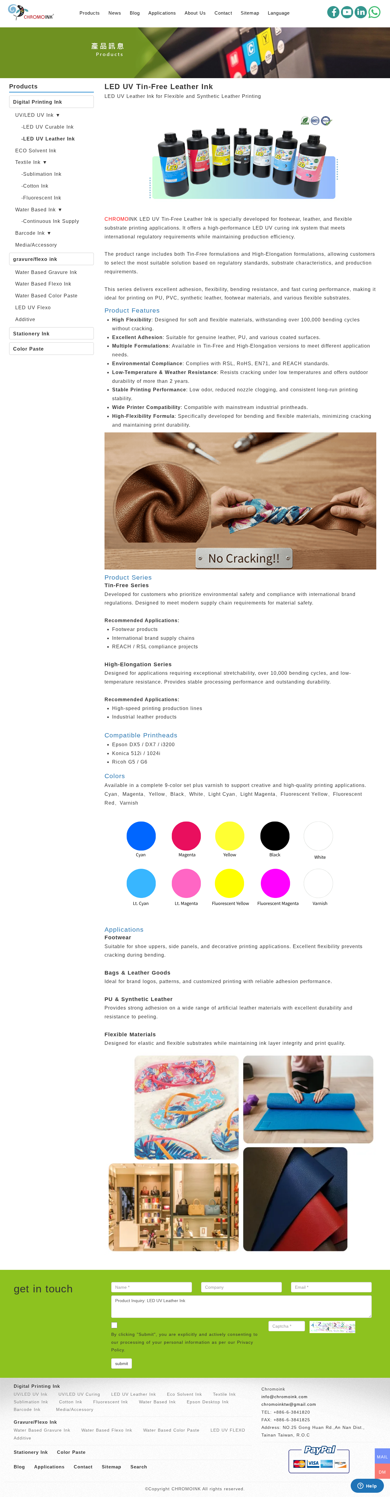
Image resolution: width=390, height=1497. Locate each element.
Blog (135, 13)
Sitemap (250, 13)
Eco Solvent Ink (184, 1394)
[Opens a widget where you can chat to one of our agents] (367, 1486)
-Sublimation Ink (41, 174)
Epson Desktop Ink (208, 1401)
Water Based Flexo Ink (43, 283)
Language (279, 13)
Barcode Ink (27, 1409)
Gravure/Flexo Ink (35, 1422)
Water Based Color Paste (46, 295)
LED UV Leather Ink (133, 1394)
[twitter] (361, 12)
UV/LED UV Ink (31, 1394)
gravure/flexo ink (35, 259)
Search (138, 1466)
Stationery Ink (31, 333)
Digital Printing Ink (37, 102)
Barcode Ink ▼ (33, 233)
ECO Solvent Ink (35, 150)
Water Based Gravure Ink (46, 272)
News (114, 13)
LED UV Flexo (33, 307)
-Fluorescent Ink (41, 197)
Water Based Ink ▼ (39, 209)
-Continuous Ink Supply (50, 221)
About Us (195, 13)
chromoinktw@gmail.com (288, 1404)
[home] (32, 12)
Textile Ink (224, 1394)
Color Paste (28, 349)
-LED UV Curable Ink (47, 127)
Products (90, 13)
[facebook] (333, 12)
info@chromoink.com (284, 1396)
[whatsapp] (374, 12)
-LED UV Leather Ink (48, 138)
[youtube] (347, 12)
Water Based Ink (157, 1401)
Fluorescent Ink (110, 1401)
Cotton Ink (70, 1401)
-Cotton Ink (34, 186)
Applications (162, 13)
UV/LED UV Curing (79, 1394)
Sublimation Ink (31, 1401)
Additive (25, 319)
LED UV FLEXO (228, 1430)
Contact (223, 13)
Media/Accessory (36, 245)
